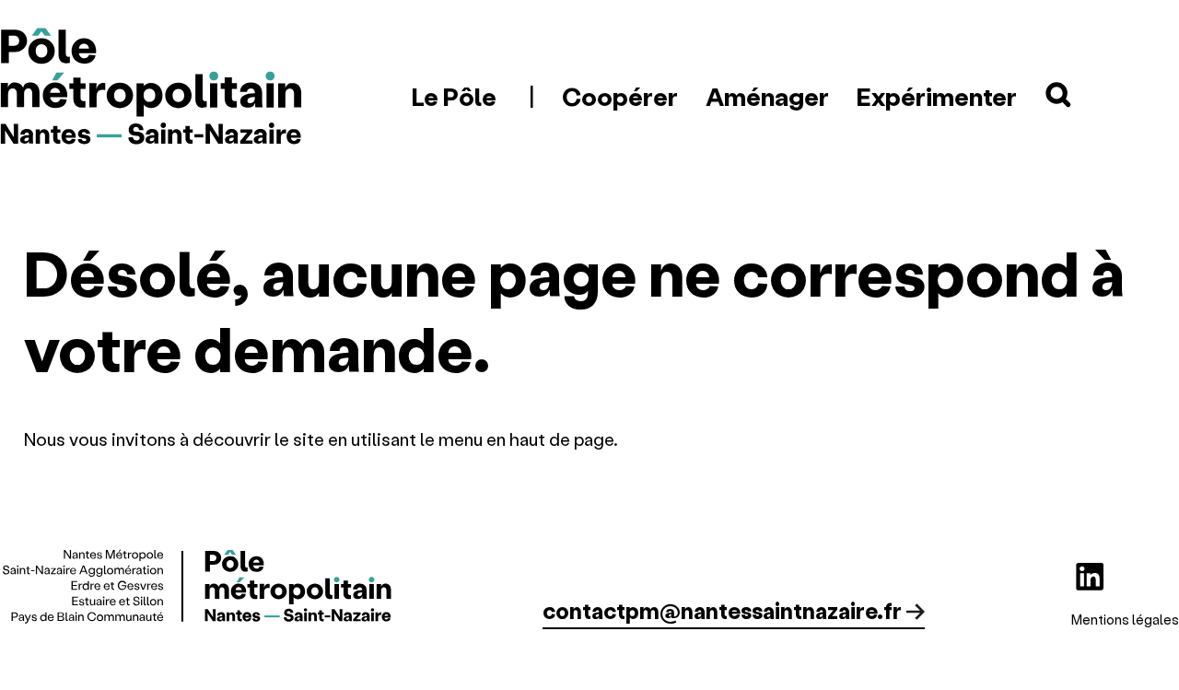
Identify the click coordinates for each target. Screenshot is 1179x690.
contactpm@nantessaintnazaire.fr (722, 610)
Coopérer (620, 96)
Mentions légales (1125, 619)
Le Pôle (454, 96)
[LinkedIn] (1089, 576)
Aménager (767, 96)
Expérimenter (937, 96)
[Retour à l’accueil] (152, 88)
